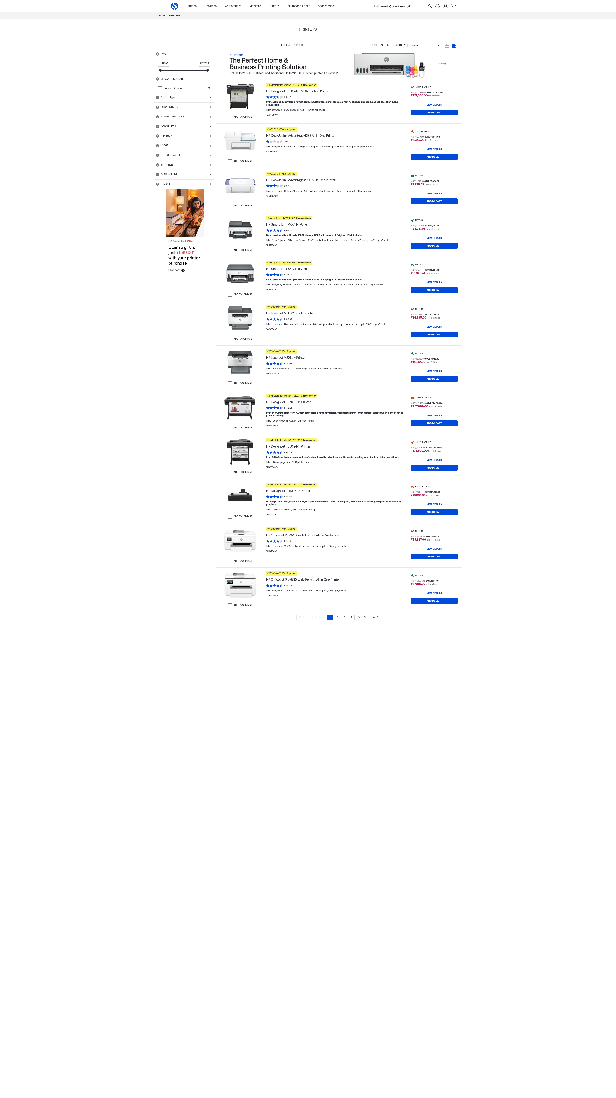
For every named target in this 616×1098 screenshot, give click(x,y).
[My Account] (445, 6)
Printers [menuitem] (274, 6)
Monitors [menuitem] (255, 6)
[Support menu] (437, 6)
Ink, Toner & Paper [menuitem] (298, 6)
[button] (184, 54)
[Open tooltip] (157, 54)
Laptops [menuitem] (191, 6)
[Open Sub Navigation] (160, 6)
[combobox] (418, 45)
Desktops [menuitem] (211, 6)
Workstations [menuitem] (233, 6)
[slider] (160, 70)
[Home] (174, 6)
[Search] (430, 6)
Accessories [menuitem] (326, 6)
